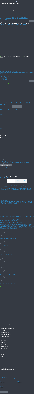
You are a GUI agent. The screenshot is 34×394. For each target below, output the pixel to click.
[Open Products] (7, 5)
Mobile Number (19, 381)
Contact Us (2, 358)
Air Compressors (3, 340)
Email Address (2, 381)
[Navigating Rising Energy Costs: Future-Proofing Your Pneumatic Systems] (5, 172)
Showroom (2, 350)
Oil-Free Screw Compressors (5, 326)
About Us (2, 354)
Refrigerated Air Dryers (4, 346)
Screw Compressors (4, 348)
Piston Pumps (3, 342)
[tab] (11, 181)
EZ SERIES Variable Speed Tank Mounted (7, 328)
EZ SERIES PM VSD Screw (5, 332)
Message (1, 386)
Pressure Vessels (3, 344)
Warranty (2, 356)
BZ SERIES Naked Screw (5, 336)
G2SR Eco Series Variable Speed (6, 324)
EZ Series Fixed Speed (4, 330)
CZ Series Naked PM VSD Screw (6, 334)
